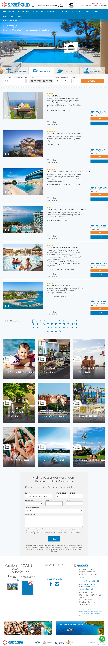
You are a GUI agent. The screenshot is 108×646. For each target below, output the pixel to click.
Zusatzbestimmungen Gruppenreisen (90, 611)
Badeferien (38, 11)
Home (4, 20)
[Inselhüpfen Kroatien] (80, 628)
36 (75, 327)
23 (71, 324)
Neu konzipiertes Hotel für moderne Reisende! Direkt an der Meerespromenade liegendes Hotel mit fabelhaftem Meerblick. (64, 214)
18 (52, 324)
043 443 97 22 (97, 3)
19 (56, 324)
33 (64, 327)
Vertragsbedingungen (86, 609)
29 (48, 327)
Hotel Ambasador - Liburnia (65, 133)
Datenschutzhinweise (85, 615)
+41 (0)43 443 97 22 (91, 581)
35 (71, 327)
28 (44, 327)
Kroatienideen (51, 5)
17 (48, 324)
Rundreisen (52, 11)
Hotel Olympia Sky (58, 285)
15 (40, 324)
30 (52, 327)
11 (71, 320)
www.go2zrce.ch (86, 589)
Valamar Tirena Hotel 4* (62, 247)
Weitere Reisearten (12, 17)
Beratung (41, 5)
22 (68, 324)
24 (75, 324)
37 (48, 330)
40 (60, 330)
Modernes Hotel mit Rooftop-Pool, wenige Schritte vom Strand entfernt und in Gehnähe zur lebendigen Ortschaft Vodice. (65, 290)
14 (36, 324)
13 (32, 324)
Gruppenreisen (91, 11)
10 (68, 320)
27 (40, 327)
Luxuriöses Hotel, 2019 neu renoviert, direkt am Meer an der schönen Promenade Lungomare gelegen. (64, 138)
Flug (79, 11)
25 (32, 327)
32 (60, 327)
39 (56, 330)
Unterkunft (23, 11)
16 (44, 324)
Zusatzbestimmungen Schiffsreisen (90, 613)
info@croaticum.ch (87, 584)
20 (60, 324)
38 (52, 330)
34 (68, 327)
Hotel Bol (53, 95)
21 (64, 324)
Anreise (81, 577)
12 (75, 320)
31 (56, 327)
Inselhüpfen (67, 11)
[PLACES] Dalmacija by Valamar (66, 209)
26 (36, 327)
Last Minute (8, 11)
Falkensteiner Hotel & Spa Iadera (68, 171)
